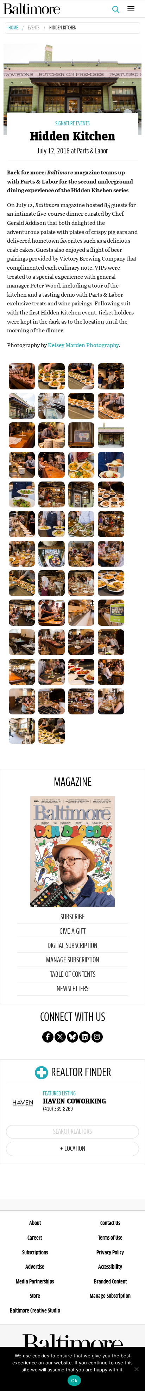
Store (35, 1296)
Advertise (34, 1267)
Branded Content (110, 1282)
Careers (34, 1238)
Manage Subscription (72, 960)
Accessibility (110, 1267)
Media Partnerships (35, 1282)
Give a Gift (72, 931)
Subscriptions (35, 1252)
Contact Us (110, 1223)
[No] (136, 1368)
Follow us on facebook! (47, 1037)
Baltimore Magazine (70, 8)
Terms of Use (110, 1238)
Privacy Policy (110, 1252)
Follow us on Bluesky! (72, 1037)
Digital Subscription (72, 945)
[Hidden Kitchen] (72, 89)
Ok (74, 1380)
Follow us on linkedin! (84, 1037)
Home (13, 28)
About (35, 1223)
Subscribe (73, 917)
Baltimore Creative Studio (35, 1311)
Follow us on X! (60, 1037)
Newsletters (72, 988)
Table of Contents (72, 974)
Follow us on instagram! (97, 1037)
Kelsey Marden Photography (83, 345)
